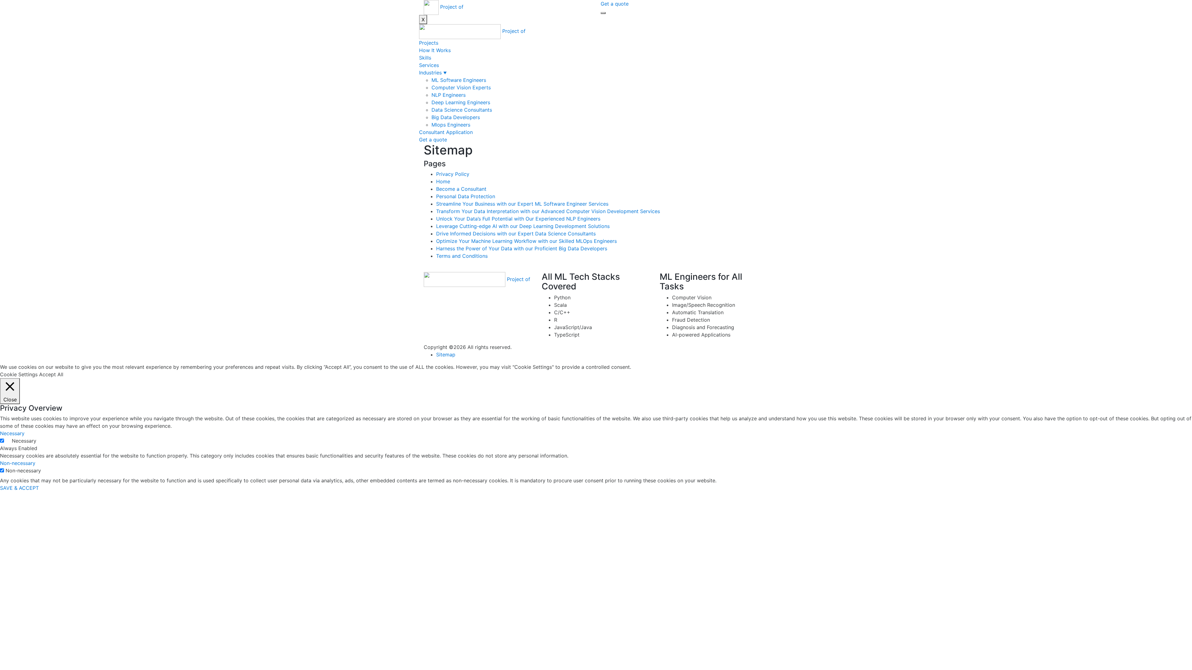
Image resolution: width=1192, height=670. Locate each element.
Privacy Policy (452, 174)
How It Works (435, 50)
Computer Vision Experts (461, 87)
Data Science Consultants (461, 110)
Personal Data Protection (465, 196)
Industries (430, 72)
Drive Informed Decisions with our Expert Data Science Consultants (516, 233)
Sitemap (445, 354)
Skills (425, 58)
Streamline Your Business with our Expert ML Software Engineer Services (522, 204)
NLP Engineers (448, 95)
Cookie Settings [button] (19, 374)
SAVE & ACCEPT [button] (19, 488)
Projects (428, 43)
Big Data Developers (455, 117)
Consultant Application (446, 132)
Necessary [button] (12, 433)
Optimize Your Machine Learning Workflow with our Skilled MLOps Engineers (526, 241)
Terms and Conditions (462, 256)
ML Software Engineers (458, 80)
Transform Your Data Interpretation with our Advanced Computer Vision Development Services (548, 211)
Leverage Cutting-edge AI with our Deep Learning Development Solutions (523, 226)
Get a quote (615, 4)
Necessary (24, 441)
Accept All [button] (51, 374)
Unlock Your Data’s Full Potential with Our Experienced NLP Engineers (518, 219)
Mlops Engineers (450, 125)
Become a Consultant (461, 189)
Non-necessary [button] (17, 463)
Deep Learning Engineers (460, 102)
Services (429, 65)
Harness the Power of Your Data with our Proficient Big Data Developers (521, 248)
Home (443, 181)
